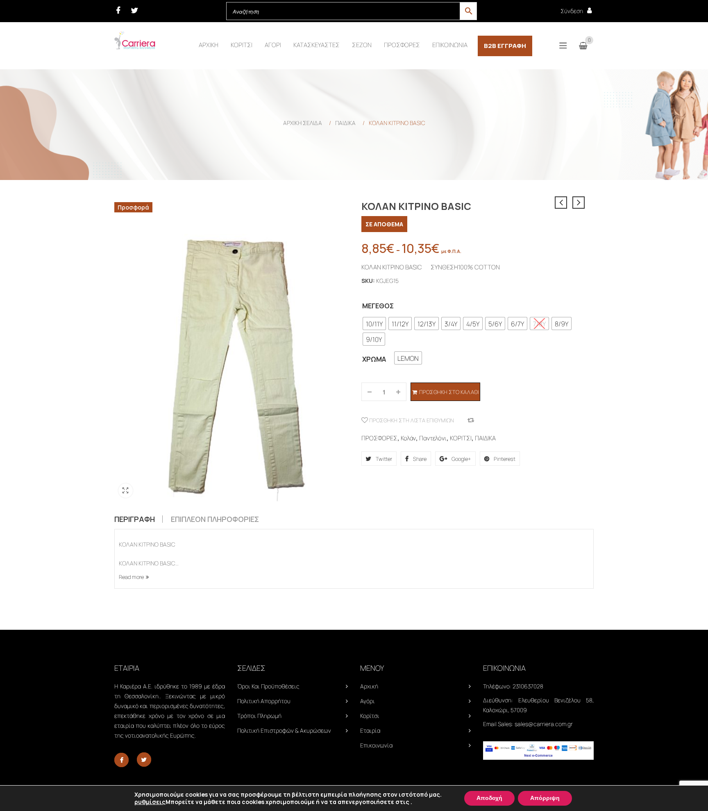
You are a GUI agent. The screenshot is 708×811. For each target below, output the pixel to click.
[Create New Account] (589, 10)
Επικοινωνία (376, 745)
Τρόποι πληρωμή (259, 716)
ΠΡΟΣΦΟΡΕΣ (379, 438)
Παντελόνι (433, 438)
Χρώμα (374, 359)
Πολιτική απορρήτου (263, 701)
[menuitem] (209, 45)
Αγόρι (367, 701)
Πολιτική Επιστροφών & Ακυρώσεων (284, 730)
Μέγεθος (378, 305)
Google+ (460, 458)
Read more (131, 577)
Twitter (383, 458)
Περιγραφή (134, 519)
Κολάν (408, 438)
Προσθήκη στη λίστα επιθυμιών (411, 420)
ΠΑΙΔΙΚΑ (345, 123)
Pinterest (503, 458)
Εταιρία (370, 730)
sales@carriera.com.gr (544, 724)
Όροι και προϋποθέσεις (268, 686)
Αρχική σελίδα (302, 123)
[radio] (374, 323)
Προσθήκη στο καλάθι (449, 392)
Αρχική (369, 686)
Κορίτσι (369, 716)
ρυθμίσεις (150, 802)
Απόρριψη (545, 798)
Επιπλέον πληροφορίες (215, 519)
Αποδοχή (489, 798)
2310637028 (528, 686)
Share (419, 458)
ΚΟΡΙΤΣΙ (461, 438)
